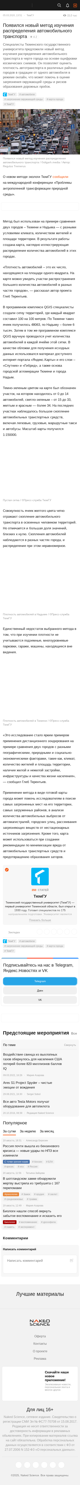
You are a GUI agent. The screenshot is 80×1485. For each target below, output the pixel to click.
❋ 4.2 (33, 36)
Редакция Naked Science (40, 1113)
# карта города (55, 99)
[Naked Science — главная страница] (20, 5)
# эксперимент (26, 1227)
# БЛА (49, 1161)
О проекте (40, 1351)
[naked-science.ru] (61, 1465)
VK (40, 999)
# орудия (39, 1194)
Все (74, 1033)
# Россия (32, 1166)
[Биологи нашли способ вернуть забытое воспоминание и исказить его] (71, 1216)
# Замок (26, 1194)
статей (40, 890)
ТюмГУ (30, 15)
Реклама (40, 1358)
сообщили (60, 177)
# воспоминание (28, 1222)
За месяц (47, 1131)
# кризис (9, 1166)
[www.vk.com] (27, 1465)
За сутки (9, 1131)
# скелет (52, 1194)
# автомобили (27, 94)
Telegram (40, 981)
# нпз (21, 1166)
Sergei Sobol (34, 1094)
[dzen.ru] (44, 1465)
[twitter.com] (18, 1465)
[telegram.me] (53, 1465)
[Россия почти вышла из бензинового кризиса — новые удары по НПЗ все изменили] (71, 1151)
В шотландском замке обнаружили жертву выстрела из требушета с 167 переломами (31, 1183)
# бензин (37, 1161)
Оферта (40, 1336)
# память (9, 1227)
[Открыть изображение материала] (40, 132)
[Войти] (75, 5)
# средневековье (13, 1199)
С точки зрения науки (16, 1161)
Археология (10, 1194)
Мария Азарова (35, 1075)
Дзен (40, 990)
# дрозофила (48, 1222)
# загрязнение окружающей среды (23, 99)
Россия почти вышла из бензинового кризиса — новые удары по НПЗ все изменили (31, 1150)
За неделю (28, 1131)
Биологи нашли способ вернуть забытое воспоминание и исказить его (32, 1213)
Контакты (40, 1343)
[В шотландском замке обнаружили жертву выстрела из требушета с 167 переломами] (71, 1183)
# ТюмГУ (9, 104)
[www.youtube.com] (35, 1465)
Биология (9, 1222)
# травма (32, 1199)
